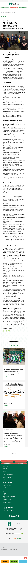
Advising (4, 494)
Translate (18, 538)
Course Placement (7, 501)
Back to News (6, 16)
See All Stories (14, 345)
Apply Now (5, 561)
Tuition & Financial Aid (8, 474)
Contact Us (5, 508)
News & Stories (20, 11)
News (4, 479)
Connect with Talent (7, 485)
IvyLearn (4, 493)
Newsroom (13, 11)
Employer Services (7, 484)
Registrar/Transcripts (7, 499)
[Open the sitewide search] (22, 1)
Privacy (11, 549)
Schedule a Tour (7, 460)
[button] (19, 1)
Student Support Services (8, 511)
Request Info (14, 561)
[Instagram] (6, 330)
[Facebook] (3, 330)
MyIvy (4, 491)
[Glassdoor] (18, 516)
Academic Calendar (7, 502)
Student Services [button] (23, 7)
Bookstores (5, 497)
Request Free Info (7, 463)
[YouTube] (16, 516)
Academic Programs (7, 469)
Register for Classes (23, 561)
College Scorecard (4, 549)
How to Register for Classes (9, 496)
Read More (6, 377)
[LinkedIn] (9, 330)
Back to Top (13, 453)
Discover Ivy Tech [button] (14, 7)
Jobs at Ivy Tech (6, 476)
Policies (15, 549)
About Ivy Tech (7, 11)
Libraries (5, 504)
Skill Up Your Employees (8, 487)
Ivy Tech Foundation (7, 477)
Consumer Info (4, 550)
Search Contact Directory (8, 510)
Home (2, 11)
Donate (20, 460)
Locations (5, 473)
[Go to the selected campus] (22, 533)
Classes (4, 471)
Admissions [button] (6, 7)
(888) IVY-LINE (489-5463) (14, 529)
